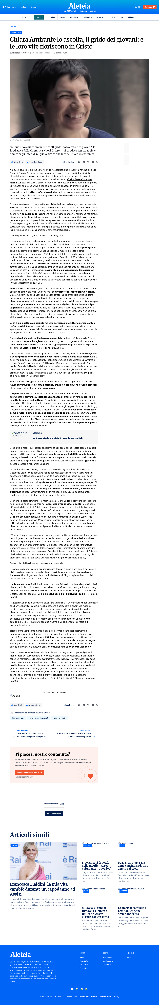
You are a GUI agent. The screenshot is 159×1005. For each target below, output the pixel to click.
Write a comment (54, 813)
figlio (86, 891)
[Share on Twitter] (88, 162)
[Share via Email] (93, 162)
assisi (14, 845)
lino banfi (87, 845)
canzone (123, 891)
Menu (27, 17)
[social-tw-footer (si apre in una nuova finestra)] (82, 989)
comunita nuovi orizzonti (38, 718)
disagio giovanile (59, 718)
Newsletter (107, 957)
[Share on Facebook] (79, 162)
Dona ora (148, 7)
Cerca (34, 7)
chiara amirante (17, 718)
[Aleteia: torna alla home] (79, 5)
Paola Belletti (37, 52)
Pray (37, 17)
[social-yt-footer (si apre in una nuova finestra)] (72, 989)
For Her (13, 26)
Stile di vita (74, 17)
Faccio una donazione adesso (28, 772)
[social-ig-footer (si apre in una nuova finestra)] (86, 989)
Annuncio (107, 964)
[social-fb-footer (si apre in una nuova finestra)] (77, 989)
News (62, 17)
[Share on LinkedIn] (84, 162)
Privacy (116, 997)
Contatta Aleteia (105, 997)
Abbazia (131, 17)
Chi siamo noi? (59, 997)
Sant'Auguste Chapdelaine (88, 11)
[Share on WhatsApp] (97, 162)
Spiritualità (87, 17)
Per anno (130, 957)
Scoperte (100, 17)
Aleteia (47, 52)
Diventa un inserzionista (88, 997)
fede (122, 845)
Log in (62, 804)
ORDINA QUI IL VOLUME (54, 692)
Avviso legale (72, 997)
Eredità (112, 17)
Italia (121, 17)
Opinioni (52, 17)
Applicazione (108, 961)
